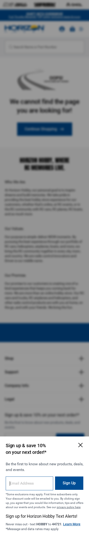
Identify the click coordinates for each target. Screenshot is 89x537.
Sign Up (69, 483)
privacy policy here (68, 507)
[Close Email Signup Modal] (80, 445)
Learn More (71, 524)
